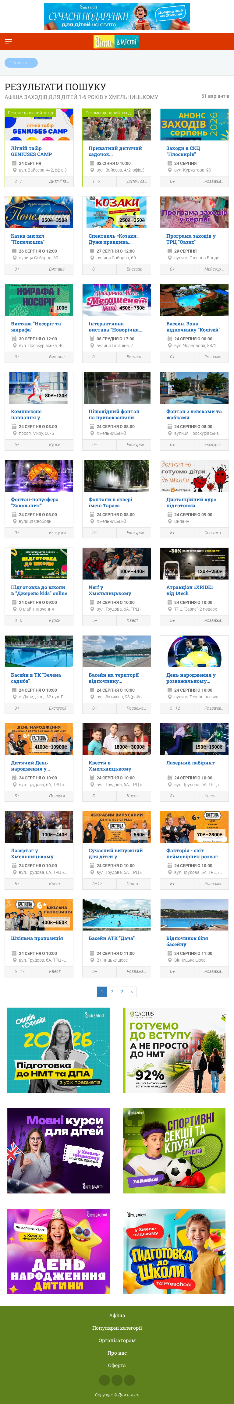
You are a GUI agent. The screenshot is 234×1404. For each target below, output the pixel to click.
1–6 (96, 181)
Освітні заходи (214, 532)
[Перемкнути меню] (8, 41)
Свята (132, 883)
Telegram (129, 1380)
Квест (132, 620)
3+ (17, 356)
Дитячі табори (59, 181)
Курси (55, 444)
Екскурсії (135, 444)
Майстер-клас (214, 269)
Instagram (117, 1380)
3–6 (18, 620)
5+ (172, 532)
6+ (17, 444)
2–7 (18, 181)
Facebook (104, 1380)
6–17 (97, 883)
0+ (172, 181)
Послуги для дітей (59, 795)
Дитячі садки (137, 181)
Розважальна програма (214, 181)
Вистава (57, 269)
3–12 (175, 708)
